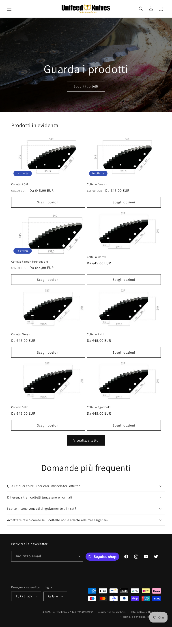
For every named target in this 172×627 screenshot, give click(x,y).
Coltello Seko (19, 407)
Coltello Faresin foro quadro (29, 261)
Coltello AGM (19, 184)
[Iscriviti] (78, 556)
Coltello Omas (20, 334)
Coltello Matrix (96, 257)
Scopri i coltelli (86, 86)
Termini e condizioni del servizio (142, 616)
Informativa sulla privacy (146, 612)
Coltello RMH (95, 334)
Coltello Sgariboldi (99, 407)
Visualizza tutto (86, 440)
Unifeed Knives (60, 612)
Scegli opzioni (48, 202)
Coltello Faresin (97, 184)
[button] (9, 9)
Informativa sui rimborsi (112, 612)
